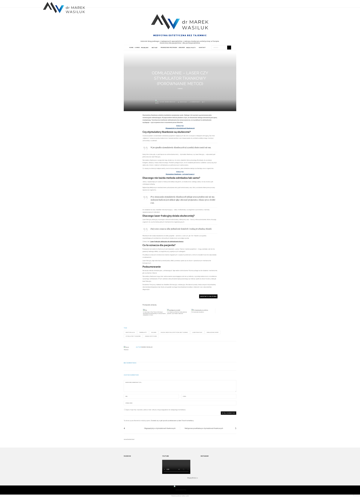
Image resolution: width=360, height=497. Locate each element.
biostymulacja (130, 332)
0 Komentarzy (195, 101)
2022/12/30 (183, 101)
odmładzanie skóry (213, 332)
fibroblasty (143, 332)
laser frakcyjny (197, 332)
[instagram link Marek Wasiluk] (322, 3)
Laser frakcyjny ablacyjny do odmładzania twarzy (166, 241)
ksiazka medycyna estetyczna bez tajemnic (174, 332)
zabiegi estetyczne (151, 336)
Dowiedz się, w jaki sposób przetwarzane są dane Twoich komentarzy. (172, 420)
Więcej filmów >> (192, 478)
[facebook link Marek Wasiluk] (326, 3)
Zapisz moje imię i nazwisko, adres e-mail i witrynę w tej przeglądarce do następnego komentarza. (156, 410)
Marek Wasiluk (170, 101)
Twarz (180, 88)
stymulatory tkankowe (133, 336)
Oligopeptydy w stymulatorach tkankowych (180, 128)
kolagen (153, 332)
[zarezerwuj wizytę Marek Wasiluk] (308, 3)
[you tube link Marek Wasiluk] (319, 3)
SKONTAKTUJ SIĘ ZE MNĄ (208, 296)
